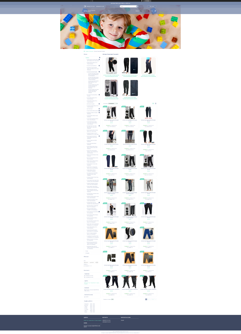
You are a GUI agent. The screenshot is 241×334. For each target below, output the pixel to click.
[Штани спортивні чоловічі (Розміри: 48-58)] (130, 257)
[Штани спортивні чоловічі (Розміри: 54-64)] (148, 257)
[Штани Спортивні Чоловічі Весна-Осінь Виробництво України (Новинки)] (130, 65)
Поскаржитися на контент (124, 332)
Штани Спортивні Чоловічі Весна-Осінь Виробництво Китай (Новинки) (111, 76)
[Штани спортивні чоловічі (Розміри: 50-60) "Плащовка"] (111, 185)
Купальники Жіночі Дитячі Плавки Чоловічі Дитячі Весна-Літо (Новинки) (93, 247)
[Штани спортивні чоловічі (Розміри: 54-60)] (111, 209)
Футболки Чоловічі (90, 103)
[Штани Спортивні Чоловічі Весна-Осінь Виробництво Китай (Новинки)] (111, 65)
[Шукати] (137, 6)
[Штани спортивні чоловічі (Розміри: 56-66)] (148, 209)
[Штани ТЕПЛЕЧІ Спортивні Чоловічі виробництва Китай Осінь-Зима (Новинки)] (111, 88)
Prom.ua (126, 331)
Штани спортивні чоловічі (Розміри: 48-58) (130, 266)
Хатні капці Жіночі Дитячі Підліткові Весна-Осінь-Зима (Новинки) (92, 190)
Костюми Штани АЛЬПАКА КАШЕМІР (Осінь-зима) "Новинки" (92, 174)
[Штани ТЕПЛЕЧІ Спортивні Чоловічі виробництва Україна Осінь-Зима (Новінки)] (130, 88)
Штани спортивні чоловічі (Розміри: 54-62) (148, 241)
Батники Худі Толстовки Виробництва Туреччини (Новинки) (92, 127)
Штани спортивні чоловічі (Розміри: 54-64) (148, 266)
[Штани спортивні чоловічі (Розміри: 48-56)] (148, 112)
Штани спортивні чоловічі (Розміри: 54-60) (111, 217)
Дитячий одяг (90, 108)
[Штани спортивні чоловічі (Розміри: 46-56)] (148, 137)
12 (152, 299)
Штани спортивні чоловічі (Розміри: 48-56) (148, 121)
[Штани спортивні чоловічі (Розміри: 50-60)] (148, 185)
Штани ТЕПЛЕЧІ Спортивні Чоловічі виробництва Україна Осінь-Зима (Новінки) (130, 99)
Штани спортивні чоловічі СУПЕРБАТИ (111, 289)
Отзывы (87, 253)
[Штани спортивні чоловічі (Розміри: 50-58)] (111, 112)
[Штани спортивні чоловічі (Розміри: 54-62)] (148, 233)
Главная (137, 10)
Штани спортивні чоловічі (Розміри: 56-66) (148, 217)
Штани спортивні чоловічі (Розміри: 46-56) (148, 145)
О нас (152, 10)
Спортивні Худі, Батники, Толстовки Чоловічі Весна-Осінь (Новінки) (92, 122)
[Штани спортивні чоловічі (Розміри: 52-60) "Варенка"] (130, 209)
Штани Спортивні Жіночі (92, 65)
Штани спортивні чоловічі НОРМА (111, 144)
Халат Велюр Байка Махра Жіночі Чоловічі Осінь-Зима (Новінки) (92, 147)
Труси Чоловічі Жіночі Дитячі (92, 110)
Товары (87, 57)
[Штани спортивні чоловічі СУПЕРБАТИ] (111, 282)
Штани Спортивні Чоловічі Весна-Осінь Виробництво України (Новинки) (130, 76)
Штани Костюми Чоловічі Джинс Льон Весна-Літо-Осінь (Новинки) (93, 68)
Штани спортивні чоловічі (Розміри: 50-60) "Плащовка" (111, 193)
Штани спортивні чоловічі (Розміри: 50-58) (111, 121)
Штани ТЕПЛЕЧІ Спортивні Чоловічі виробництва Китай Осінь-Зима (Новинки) (111, 99)
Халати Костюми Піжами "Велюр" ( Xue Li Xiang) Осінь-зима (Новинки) (92, 151)
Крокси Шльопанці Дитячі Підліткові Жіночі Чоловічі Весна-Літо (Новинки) (92, 243)
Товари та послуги (89, 51)
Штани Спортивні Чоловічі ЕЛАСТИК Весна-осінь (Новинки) (93, 82)
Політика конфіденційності (135, 332)
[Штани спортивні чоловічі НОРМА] (111, 137)
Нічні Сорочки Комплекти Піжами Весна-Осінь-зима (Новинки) (92, 137)
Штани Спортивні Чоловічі (92, 71)
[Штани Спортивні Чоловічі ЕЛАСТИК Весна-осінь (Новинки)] (148, 65)
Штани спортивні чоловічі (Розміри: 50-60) (148, 193)
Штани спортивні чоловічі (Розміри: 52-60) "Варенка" (130, 217)
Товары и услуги (144, 10)
